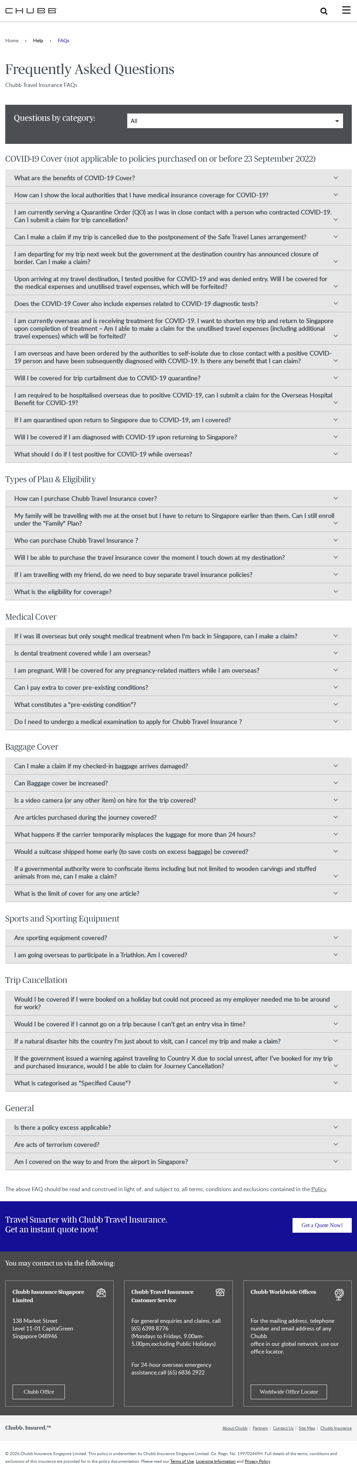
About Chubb (235, 1428)
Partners (260, 1428)
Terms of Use (182, 1461)
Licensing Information (216, 1461)
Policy (318, 1189)
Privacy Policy (257, 1461)
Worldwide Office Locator (289, 1392)
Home (11, 40)
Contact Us (283, 1428)
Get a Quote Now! (322, 1225)
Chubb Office (39, 1392)
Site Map (307, 1428)
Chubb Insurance (336, 1428)
